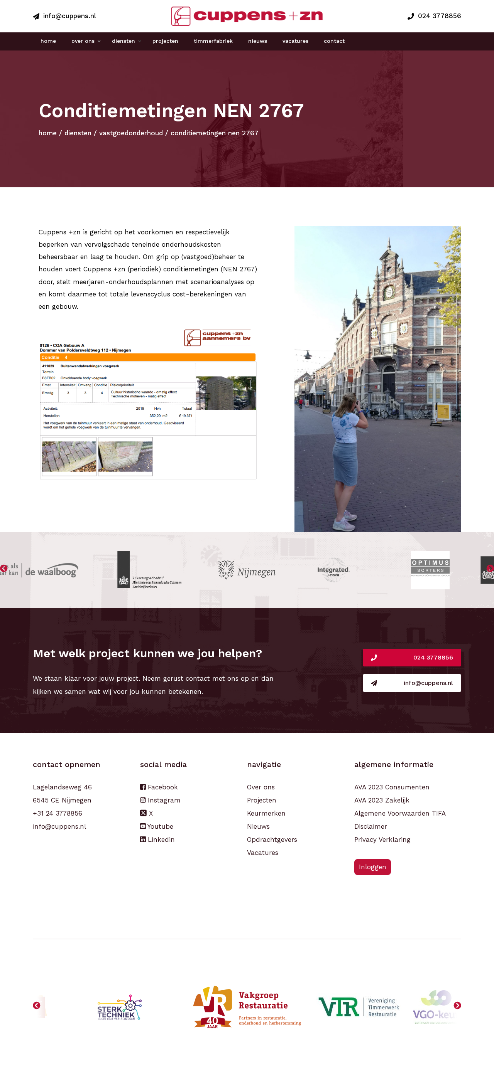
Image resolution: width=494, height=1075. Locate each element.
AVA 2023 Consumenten (392, 787)
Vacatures (262, 852)
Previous (4, 570)
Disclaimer (370, 826)
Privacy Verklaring (382, 839)
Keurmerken (266, 813)
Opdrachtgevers (272, 839)
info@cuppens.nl (69, 16)
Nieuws (258, 826)
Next (490, 570)
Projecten (261, 800)
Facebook (161, 787)
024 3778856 (439, 16)
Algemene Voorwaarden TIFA (400, 813)
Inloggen (372, 867)
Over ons (261, 787)
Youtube (159, 826)
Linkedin (160, 839)
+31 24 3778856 (57, 813)
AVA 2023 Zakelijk (381, 800)
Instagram (163, 800)
